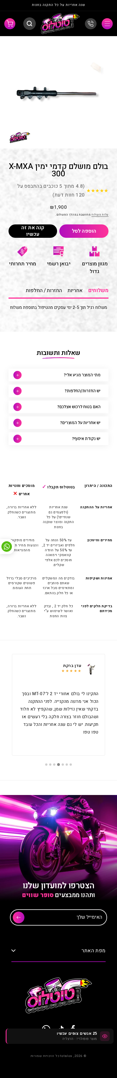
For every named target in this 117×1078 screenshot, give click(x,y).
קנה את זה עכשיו (32, 231)
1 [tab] (71, 764)
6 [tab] (50, 764)
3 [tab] (63, 764)
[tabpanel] (58, 705)
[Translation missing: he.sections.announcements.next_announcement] (15, 5)
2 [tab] (67, 764)
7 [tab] (46, 764)
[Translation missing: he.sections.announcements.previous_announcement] (102, 5)
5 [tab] (54, 764)
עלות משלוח (99, 215)
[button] (107, 23)
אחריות (75, 290)
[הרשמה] (18, 917)
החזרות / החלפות (44, 290)
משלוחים (98, 290)
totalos (66, 1056)
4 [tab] (58, 764)
